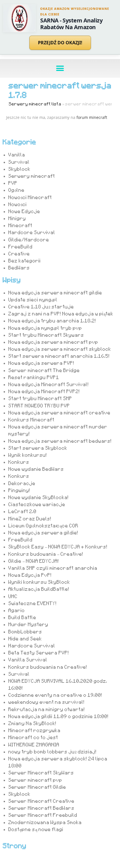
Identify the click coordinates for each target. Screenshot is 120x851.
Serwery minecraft (31, 175)
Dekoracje (21, 483)
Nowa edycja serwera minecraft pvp (53, 341)
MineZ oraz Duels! (29, 518)
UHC (13, 596)
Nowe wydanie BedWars (36, 468)
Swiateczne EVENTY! (32, 603)
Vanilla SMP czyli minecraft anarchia (52, 567)
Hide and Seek (25, 638)
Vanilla (16, 154)
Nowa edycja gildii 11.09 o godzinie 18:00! (58, 716)
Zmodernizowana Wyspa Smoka (45, 822)
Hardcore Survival (31, 232)
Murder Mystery (28, 624)
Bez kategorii (24, 260)
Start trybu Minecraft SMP (40, 398)
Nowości (17, 204)
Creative (19, 253)
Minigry (17, 218)
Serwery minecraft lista (35, 103)
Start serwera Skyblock (37, 447)
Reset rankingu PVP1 (33, 377)
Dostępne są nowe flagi (35, 829)
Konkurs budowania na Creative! (47, 666)
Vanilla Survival (27, 659)
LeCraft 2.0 (22, 511)
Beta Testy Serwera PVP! (38, 652)
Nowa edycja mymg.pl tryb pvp (45, 327)
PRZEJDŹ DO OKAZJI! (60, 43)
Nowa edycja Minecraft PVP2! (44, 391)
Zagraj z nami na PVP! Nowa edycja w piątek (60, 313)
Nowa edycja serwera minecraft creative (59, 412)
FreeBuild (20, 246)
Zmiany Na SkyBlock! (32, 723)
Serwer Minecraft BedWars (41, 807)
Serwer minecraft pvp (35, 779)
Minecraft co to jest (33, 737)
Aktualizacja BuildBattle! (38, 588)
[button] (60, 68)
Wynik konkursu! (27, 454)
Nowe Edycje (24, 211)
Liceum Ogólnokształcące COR (43, 525)
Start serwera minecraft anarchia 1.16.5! (59, 355)
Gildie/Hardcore (28, 239)
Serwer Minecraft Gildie (37, 786)
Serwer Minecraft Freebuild (42, 814)
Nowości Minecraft (30, 197)
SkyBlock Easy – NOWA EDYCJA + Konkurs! (57, 546)
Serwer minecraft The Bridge (44, 370)
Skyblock (19, 168)
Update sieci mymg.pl (32, 299)
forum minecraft (91, 117)
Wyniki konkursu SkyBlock (39, 581)
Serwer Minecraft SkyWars (41, 772)
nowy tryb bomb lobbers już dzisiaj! (52, 751)
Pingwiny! (19, 490)
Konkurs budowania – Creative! (45, 553)
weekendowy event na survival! (46, 701)
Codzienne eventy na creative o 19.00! (55, 694)
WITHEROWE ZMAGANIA (33, 744)
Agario (16, 610)
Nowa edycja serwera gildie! (43, 532)
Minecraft (20, 225)
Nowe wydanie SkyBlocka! (38, 497)
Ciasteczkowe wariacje (36, 504)
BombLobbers (25, 631)
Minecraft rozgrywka (34, 730)
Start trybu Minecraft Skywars (46, 334)
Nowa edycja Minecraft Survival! (48, 384)
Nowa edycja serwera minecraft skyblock (59, 348)
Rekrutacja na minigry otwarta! (46, 709)
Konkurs (18, 461)
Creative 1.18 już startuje (41, 306)
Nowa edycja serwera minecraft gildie (55, 292)
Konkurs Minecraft (31, 419)
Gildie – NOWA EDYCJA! (33, 560)
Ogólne (16, 189)
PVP (13, 182)
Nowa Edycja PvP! (30, 574)
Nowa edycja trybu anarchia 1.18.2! (52, 320)
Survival (19, 161)
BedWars (19, 267)
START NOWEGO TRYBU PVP (39, 405)
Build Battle (22, 617)
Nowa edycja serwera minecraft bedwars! (60, 440)
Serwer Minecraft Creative (41, 800)
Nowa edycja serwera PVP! (41, 362)
